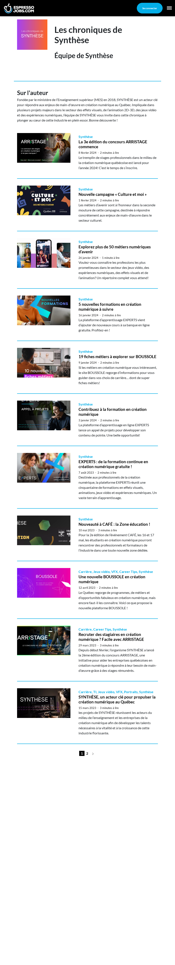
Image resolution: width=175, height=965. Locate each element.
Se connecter (149, 8)
